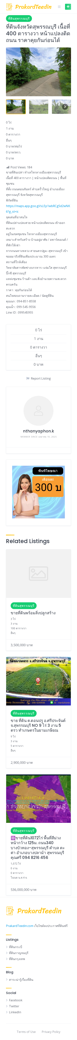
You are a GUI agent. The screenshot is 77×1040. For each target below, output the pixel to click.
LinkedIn (15, 1012)
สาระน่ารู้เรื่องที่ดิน (21, 980)
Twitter (14, 1006)
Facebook (15, 1000)
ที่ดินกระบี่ (15, 947)
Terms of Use (26, 1032)
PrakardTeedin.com (19, 926)
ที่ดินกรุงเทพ (17, 959)
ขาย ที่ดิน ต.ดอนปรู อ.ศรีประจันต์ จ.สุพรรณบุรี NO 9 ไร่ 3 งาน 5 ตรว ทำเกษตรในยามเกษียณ (38, 725)
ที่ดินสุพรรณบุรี (19, 18)
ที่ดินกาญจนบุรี (18, 953)
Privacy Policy (51, 1032)
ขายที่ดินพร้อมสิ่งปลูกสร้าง (33, 613)
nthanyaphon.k (38, 431)
